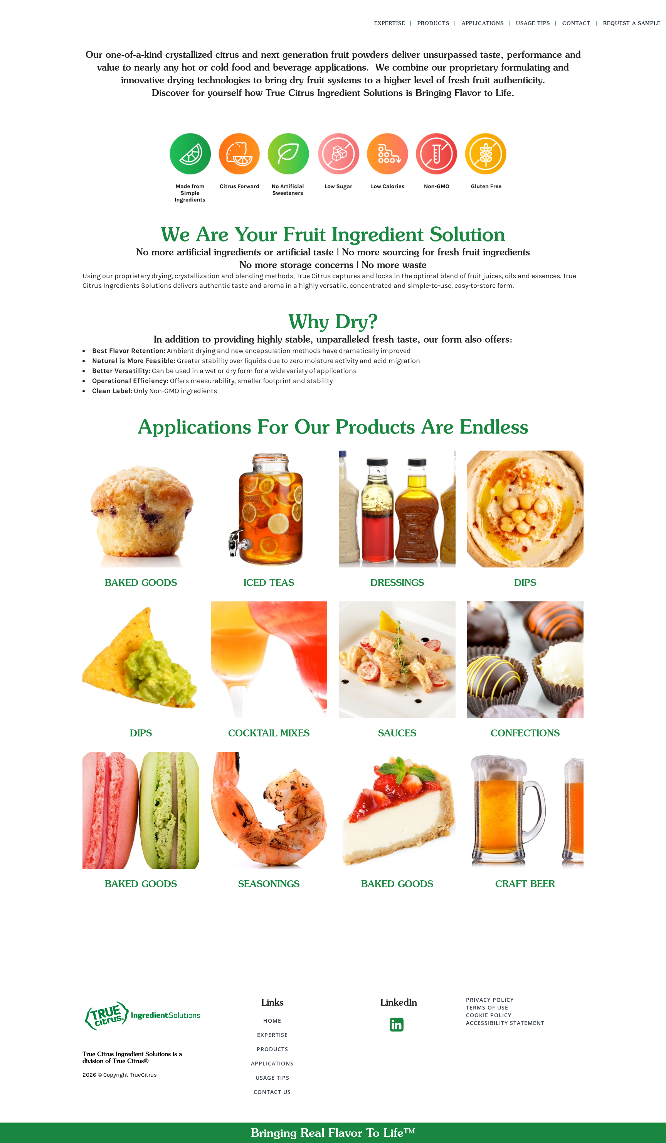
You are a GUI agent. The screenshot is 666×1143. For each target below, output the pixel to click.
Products (272, 1049)
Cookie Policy (488, 1015)
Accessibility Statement (505, 1023)
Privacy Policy (490, 999)
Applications (272, 1063)
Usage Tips (272, 1077)
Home (272, 1020)
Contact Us (272, 1092)
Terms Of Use (487, 1007)
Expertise (272, 1034)
